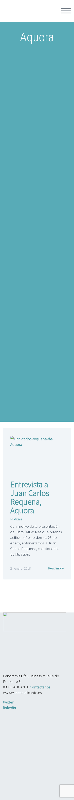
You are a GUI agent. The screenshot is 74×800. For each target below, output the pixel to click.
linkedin (9, 707)
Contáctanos (40, 686)
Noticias (16, 519)
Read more (55, 568)
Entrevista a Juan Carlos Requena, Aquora (29, 497)
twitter (8, 702)
